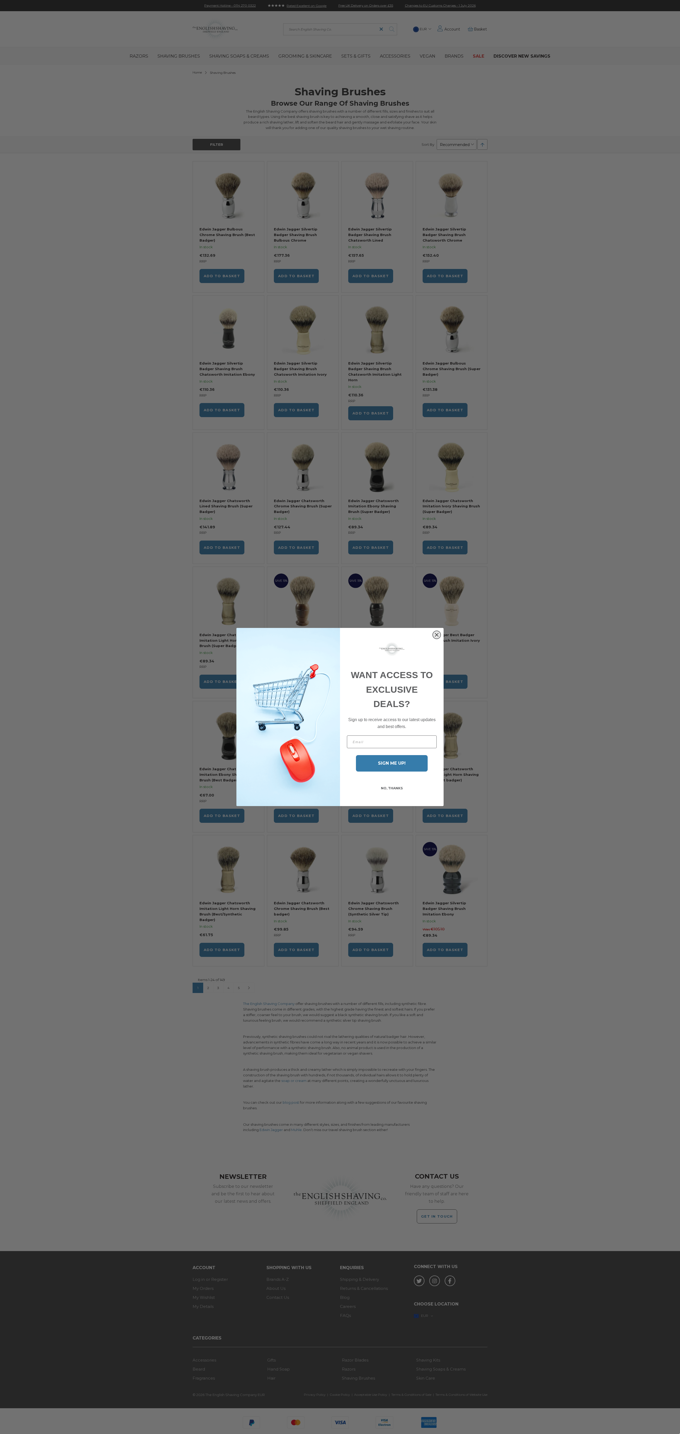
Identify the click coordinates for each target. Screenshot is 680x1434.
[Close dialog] (436, 635)
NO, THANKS (392, 788)
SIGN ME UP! (392, 763)
